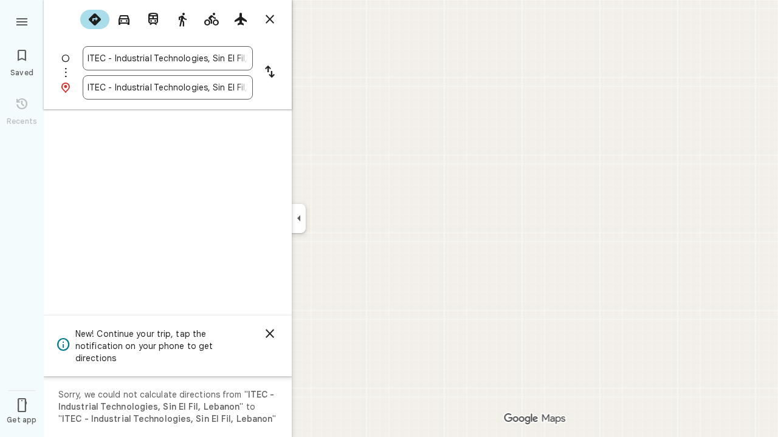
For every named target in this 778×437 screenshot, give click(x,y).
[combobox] (168, 58)
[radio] (94, 19)
